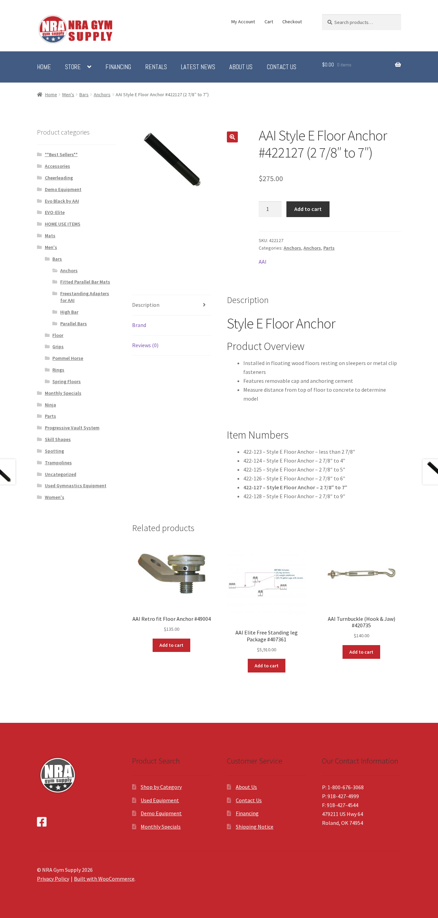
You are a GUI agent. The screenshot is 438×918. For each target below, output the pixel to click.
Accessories (57, 166)
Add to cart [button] (171, 645)
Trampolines (58, 463)
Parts (329, 248)
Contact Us (281, 67)
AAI (263, 261)
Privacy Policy (53, 878)
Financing (118, 67)
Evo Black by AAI (62, 201)
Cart (269, 21)
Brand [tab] (139, 325)
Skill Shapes (58, 439)
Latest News (198, 67)
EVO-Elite (55, 212)
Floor (57, 335)
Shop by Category (161, 786)
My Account (243, 21)
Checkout (292, 21)
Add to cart (308, 208)
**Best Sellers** (61, 154)
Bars (84, 94)
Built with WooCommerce (104, 878)
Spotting (54, 451)
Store (73, 67)
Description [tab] (145, 304)
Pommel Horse (67, 358)
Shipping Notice (254, 826)
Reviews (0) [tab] (145, 345)
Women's (54, 497)
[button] (232, 136)
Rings (58, 370)
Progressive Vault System (72, 428)
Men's (68, 94)
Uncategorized (60, 474)
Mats (50, 235)
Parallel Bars (73, 323)
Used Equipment (160, 800)
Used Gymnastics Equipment (75, 485)
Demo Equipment (63, 189)
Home (44, 67)
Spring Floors (66, 381)
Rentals (156, 67)
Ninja (50, 405)
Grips (58, 346)
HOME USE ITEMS (62, 224)
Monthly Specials (63, 393)
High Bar (69, 312)
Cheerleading (59, 178)
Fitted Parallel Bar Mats (85, 282)
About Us (241, 67)
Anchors (102, 94)
